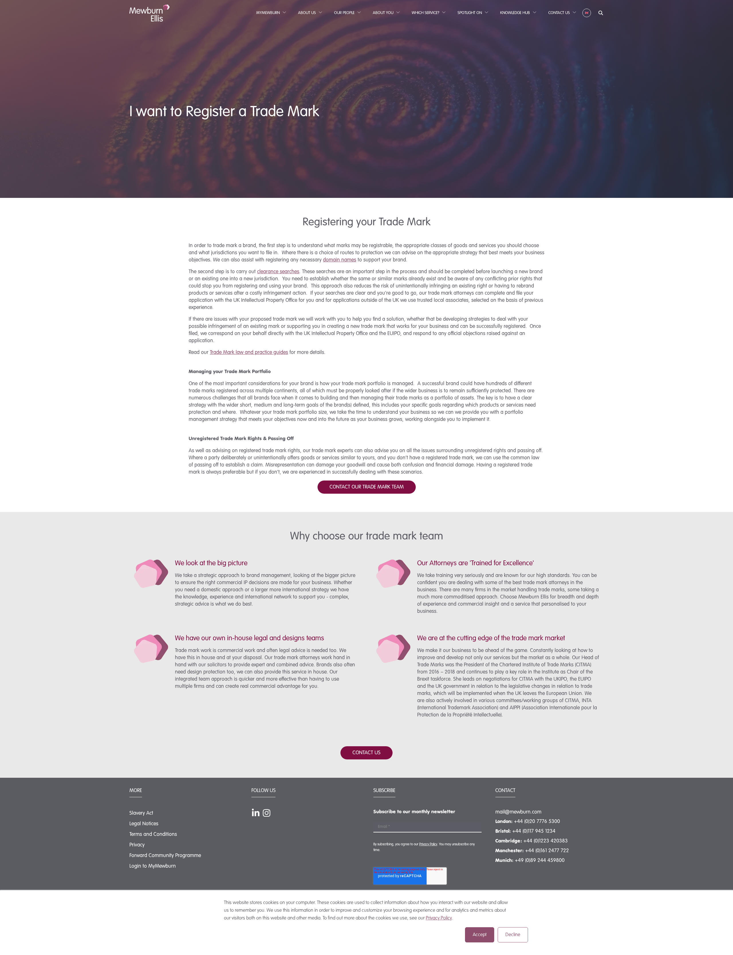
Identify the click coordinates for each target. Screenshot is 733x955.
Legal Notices (143, 823)
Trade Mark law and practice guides (249, 352)
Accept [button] (479, 934)
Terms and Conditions (153, 834)
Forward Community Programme (165, 855)
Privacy (137, 845)
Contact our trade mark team (367, 487)
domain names (339, 260)
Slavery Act (141, 813)
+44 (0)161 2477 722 (547, 850)
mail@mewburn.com (518, 812)
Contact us (366, 752)
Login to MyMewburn (152, 866)
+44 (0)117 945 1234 (533, 831)
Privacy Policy (439, 918)
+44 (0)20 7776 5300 (537, 821)
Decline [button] (512, 934)
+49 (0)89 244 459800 (540, 860)
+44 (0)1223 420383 (545, 841)
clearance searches (278, 271)
